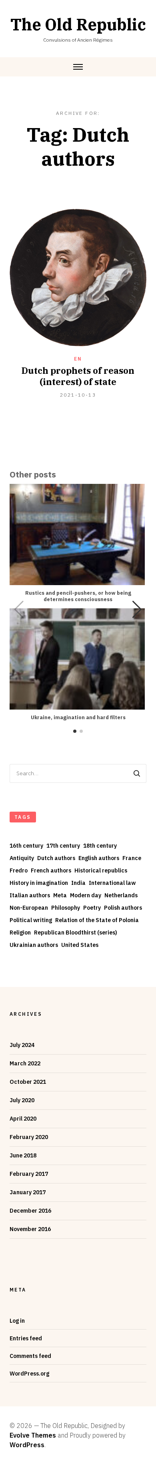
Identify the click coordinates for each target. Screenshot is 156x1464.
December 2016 (30, 1210)
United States (79, 945)
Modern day (85, 895)
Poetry (92, 907)
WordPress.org (29, 1373)
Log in (17, 1320)
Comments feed (30, 1356)
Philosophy (65, 907)
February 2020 (29, 1137)
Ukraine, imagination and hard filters (78, 717)
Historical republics (100, 870)
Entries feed (26, 1338)
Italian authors (30, 895)
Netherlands (121, 895)
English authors (98, 858)
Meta (60, 895)
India (78, 882)
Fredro (19, 870)
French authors (51, 870)
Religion (20, 932)
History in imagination (39, 882)
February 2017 (29, 1173)
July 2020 (22, 1100)
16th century (26, 845)
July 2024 (22, 1045)
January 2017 (28, 1192)
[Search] (137, 773)
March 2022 (25, 1063)
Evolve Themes (33, 1435)
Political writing (31, 920)
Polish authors (123, 907)
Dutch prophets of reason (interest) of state (78, 376)
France (131, 858)
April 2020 (23, 1118)
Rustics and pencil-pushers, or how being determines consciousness (78, 596)
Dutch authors (56, 858)
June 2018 (23, 1155)
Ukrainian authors (34, 945)
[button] (137, 609)
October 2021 (28, 1081)
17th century (63, 845)
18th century (100, 845)
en (78, 359)
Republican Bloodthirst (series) (75, 932)
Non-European (29, 907)
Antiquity (22, 858)
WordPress (27, 1445)
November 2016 (30, 1229)
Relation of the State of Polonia (97, 920)
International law (112, 882)
